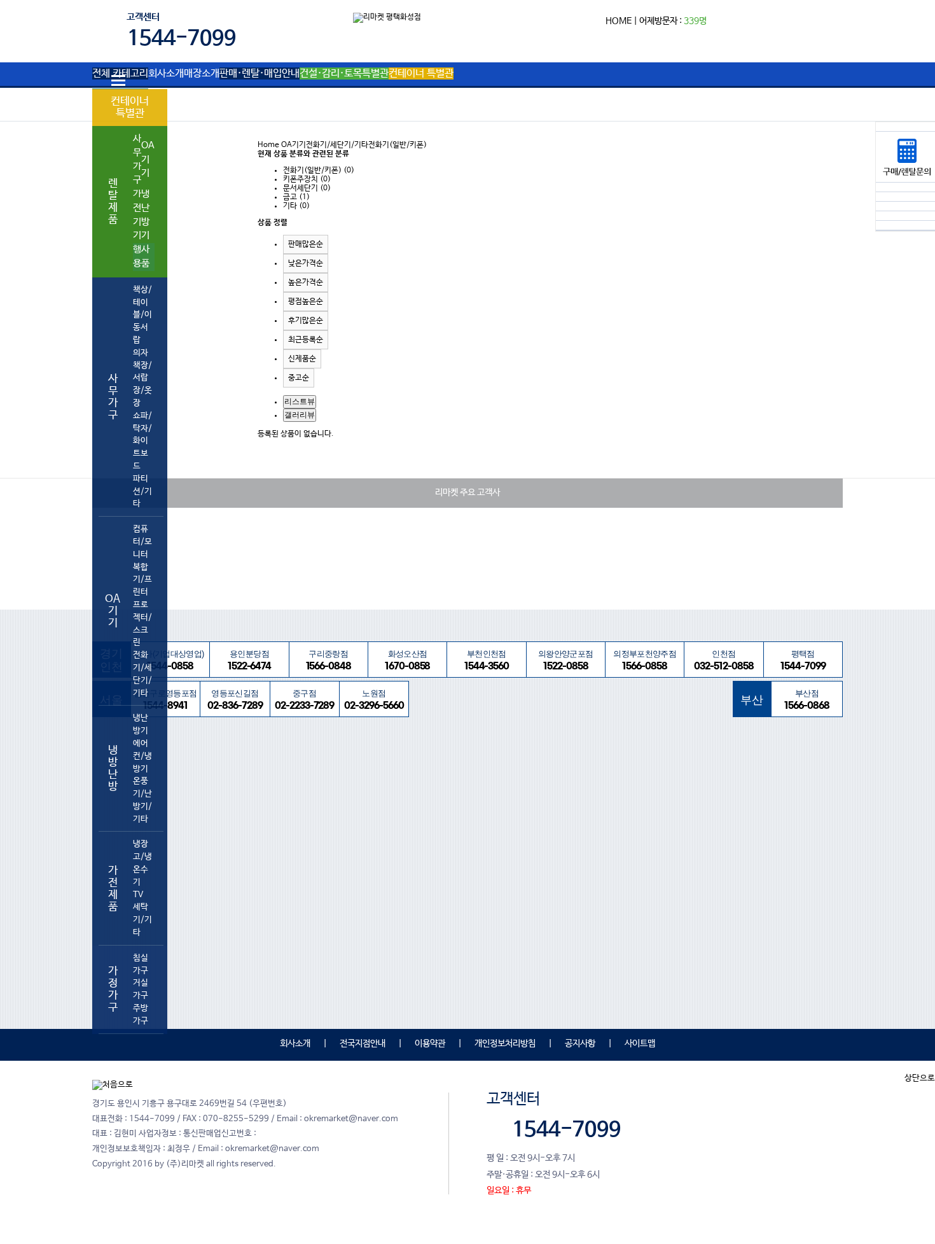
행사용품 (141, 256)
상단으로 (919, 1078)
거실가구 (140, 989)
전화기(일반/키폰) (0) (318, 170)
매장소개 (201, 74)
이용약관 (430, 1043)
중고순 (298, 378)
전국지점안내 (362, 1043)
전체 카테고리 (120, 74)
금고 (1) (296, 197)
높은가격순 (305, 282)
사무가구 (137, 159)
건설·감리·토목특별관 (344, 74)
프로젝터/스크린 (142, 623)
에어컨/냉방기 (142, 756)
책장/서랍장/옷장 (142, 384)
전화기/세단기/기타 (142, 673)
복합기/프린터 (142, 580)
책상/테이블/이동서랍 (142, 315)
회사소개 (166, 74)
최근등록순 (305, 339)
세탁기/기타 (142, 919)
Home (268, 145)
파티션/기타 (142, 491)
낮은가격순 (305, 263)
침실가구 (140, 964)
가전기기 (137, 215)
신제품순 (302, 358)
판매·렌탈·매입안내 (259, 74)
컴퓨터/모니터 (142, 541)
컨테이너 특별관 (130, 107)
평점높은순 (305, 301)
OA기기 (148, 160)
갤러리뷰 (299, 414)
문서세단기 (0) (307, 188)
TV (138, 895)
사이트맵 (640, 1043)
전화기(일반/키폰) (397, 145)
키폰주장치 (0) (307, 179)
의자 (140, 353)
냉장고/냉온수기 (142, 862)
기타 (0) (296, 206)
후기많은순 (305, 320)
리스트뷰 (299, 401)
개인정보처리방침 (505, 1043)
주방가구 (140, 1014)
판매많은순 (305, 244)
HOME (619, 21)
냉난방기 (145, 215)
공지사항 (580, 1043)
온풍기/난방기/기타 (142, 799)
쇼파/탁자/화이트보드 (142, 441)
